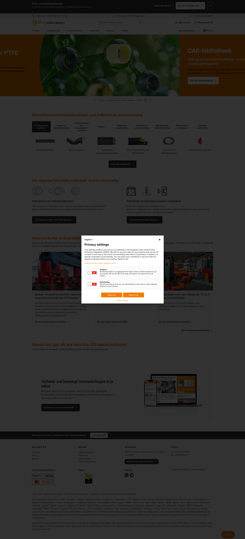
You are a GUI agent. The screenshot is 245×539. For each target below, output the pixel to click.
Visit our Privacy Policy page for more (100, 263)
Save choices (122, 300)
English (88, 239)
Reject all (111, 295)
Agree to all (133, 295)
